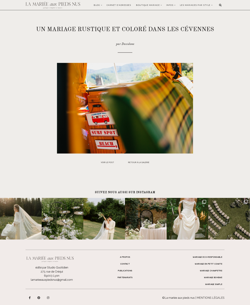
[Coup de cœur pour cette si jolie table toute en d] (146, 219)
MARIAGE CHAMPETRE (211, 271)
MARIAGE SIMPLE (213, 284)
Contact (125, 264)
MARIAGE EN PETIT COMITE (208, 264)
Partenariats (125, 277)
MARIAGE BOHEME (213, 277)
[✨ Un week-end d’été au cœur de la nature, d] (104, 219)
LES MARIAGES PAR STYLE (195, 5)
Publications (125, 271)
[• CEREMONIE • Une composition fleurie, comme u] (62, 219)
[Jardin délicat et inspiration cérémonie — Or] (229, 219)
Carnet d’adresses (119, 5)
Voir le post (107, 162)
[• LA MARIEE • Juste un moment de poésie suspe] (21, 219)
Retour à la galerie (138, 162)
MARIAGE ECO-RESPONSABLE (207, 257)
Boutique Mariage (148, 5)
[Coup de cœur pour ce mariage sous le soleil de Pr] (187, 219)
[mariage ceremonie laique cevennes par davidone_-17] (125, 108)
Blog (97, 5)
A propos (125, 257)
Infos (169, 5)
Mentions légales (210, 297)
